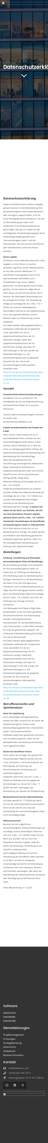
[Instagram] (7, 1085)
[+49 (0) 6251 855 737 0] (6, 1073)
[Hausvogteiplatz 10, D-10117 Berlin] (6, 1078)
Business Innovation (13, 1055)
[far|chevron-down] (24, 75)
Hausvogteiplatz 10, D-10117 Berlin (26, 1077)
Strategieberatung (12, 1042)
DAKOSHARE (9, 1020)
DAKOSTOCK (9, 1012)
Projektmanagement (13, 1034)
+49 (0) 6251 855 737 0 (20, 1072)
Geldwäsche (9, 1051)
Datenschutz (9, 1046)
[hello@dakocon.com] (6, 1068)
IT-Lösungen (9, 1038)
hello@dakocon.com (19, 1068)
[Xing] (22, 1085)
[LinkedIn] (14, 1085)
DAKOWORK (9, 1016)
